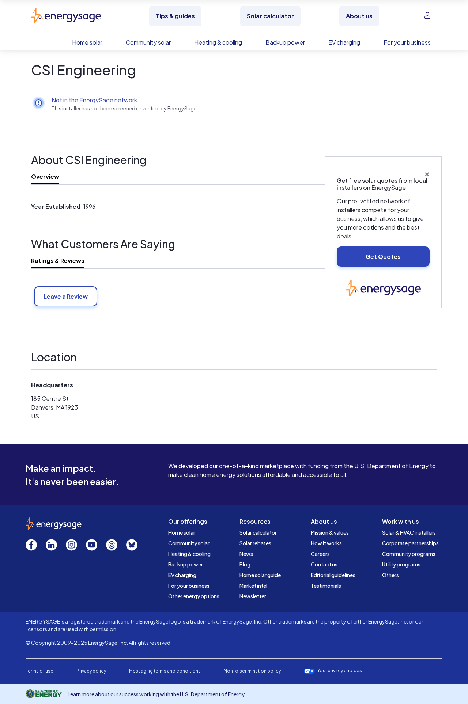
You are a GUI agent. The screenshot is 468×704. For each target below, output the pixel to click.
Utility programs (401, 564)
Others (390, 575)
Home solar (181, 532)
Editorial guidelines (333, 575)
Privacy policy (91, 671)
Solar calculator (258, 532)
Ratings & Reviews (57, 260)
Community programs (408, 553)
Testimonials (326, 585)
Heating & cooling (189, 553)
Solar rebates (255, 543)
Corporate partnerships (410, 543)
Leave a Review (66, 296)
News (246, 553)
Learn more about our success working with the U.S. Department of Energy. (157, 694)
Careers (320, 553)
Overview (45, 176)
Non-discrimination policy (252, 671)
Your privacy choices (339, 670)
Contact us (324, 564)
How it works (326, 543)
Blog (244, 564)
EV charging (182, 575)
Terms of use (39, 671)
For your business (189, 585)
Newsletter (252, 596)
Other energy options (193, 596)
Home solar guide (260, 575)
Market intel (253, 585)
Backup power (185, 564)
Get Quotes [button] (383, 256)
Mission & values (330, 532)
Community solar (189, 543)
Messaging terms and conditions (165, 671)
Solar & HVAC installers (409, 532)
